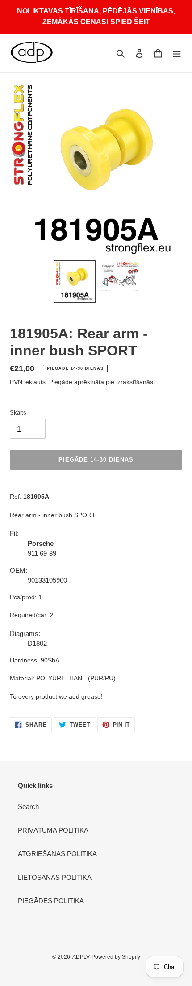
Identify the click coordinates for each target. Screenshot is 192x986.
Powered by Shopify (116, 957)
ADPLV (81, 957)
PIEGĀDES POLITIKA (51, 900)
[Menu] (176, 53)
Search (28, 806)
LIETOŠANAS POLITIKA (55, 877)
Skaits (18, 412)
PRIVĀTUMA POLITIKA (53, 830)
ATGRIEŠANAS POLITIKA (57, 853)
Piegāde (60, 381)
